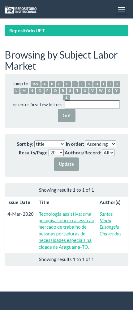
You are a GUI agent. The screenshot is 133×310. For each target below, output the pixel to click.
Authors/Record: (83, 152)
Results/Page (33, 152)
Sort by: (25, 144)
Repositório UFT (27, 30)
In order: (75, 144)
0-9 (35, 84)
